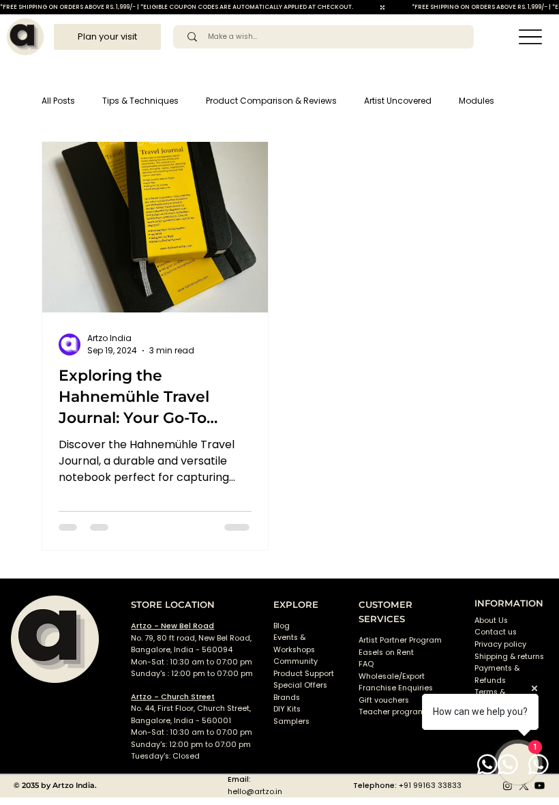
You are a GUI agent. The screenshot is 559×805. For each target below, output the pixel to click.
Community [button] (295, 661)
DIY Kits (287, 709)
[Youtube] (539, 785)
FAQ (366, 664)
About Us (491, 620)
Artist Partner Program (400, 640)
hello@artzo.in (255, 792)
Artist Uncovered (398, 100)
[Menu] (530, 37)
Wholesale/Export (392, 676)
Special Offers (300, 685)
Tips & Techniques (140, 100)
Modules (476, 100)
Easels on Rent (386, 652)
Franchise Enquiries (396, 688)
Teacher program (392, 712)
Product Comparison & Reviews (271, 100)
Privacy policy (500, 644)
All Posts (58, 100)
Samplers (291, 721)
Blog (281, 626)
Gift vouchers (384, 700)
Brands (286, 697)
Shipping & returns (509, 657)
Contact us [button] (495, 632)
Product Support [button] (303, 674)
